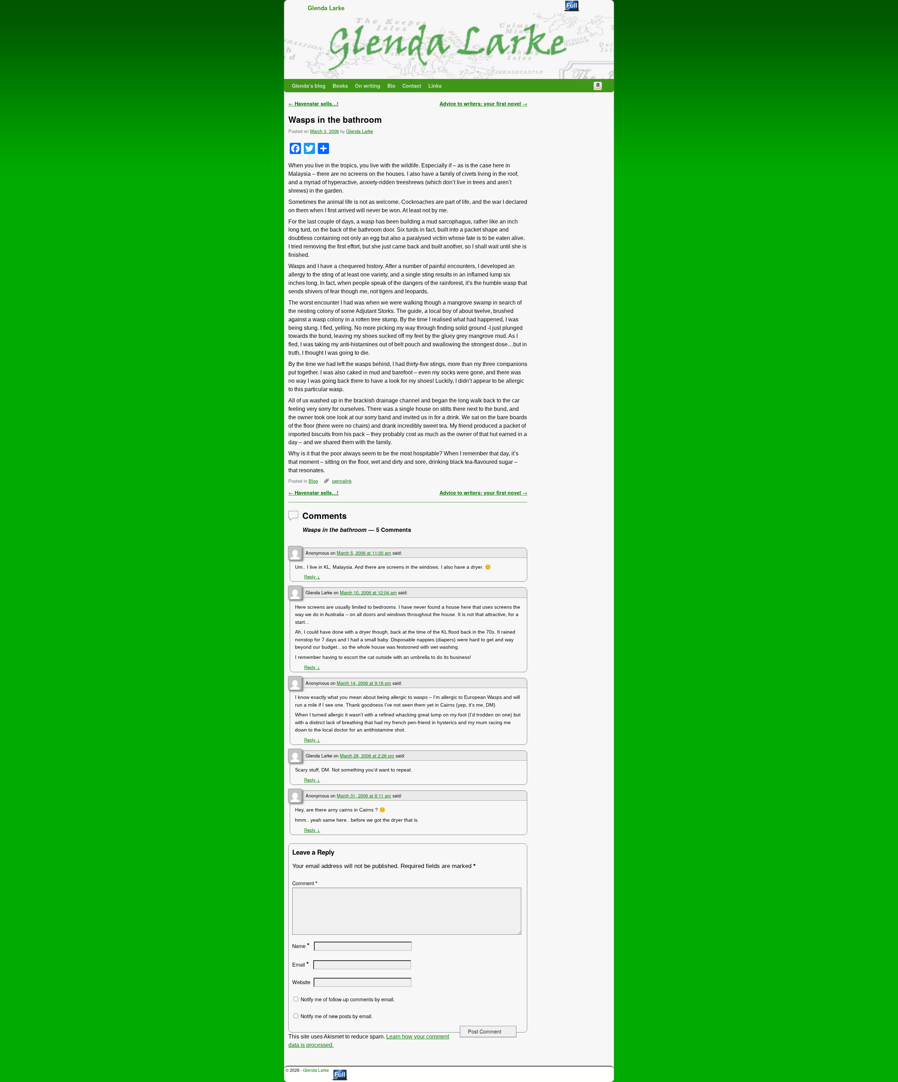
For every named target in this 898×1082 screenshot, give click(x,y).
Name (300, 945)
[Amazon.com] (598, 85)
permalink (341, 480)
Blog (313, 480)
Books (340, 85)
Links (435, 85)
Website (301, 982)
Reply (312, 576)
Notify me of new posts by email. (337, 1016)
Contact (411, 85)
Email (300, 964)
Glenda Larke (326, 8)
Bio (391, 85)
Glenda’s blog (309, 85)
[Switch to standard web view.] (571, 6)
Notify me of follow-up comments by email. (348, 999)
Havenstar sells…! (313, 103)
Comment (304, 883)
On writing (367, 85)
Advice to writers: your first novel (483, 103)
